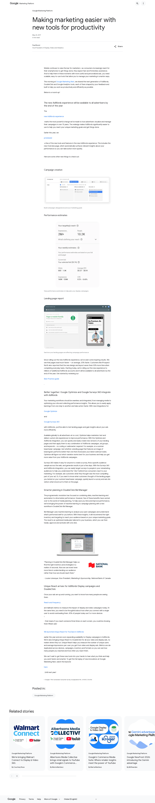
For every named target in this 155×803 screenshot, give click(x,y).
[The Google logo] (12, 799)
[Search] (137, 3)
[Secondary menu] (143, 3)
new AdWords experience (54, 116)
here (45, 667)
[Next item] (17, 776)
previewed (48, 138)
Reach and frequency (52, 603)
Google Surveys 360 (51, 422)
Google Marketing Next (65, 82)
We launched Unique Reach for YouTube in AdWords (64, 632)
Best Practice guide (51, 379)
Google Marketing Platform (43, 695)
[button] (118, 46)
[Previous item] (11, 776)
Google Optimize (50, 411)
